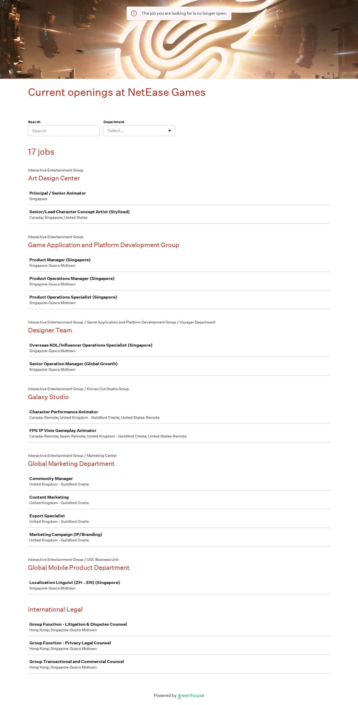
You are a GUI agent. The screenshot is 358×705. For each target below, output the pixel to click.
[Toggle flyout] (169, 131)
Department (114, 122)
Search (34, 122)
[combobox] (108, 131)
